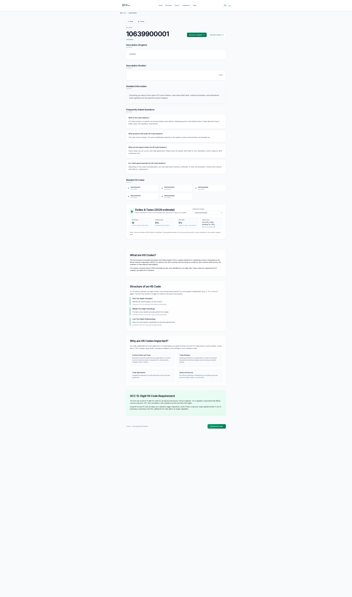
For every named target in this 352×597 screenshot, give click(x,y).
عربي (230, 5)
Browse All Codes (216, 426)
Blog (194, 5)
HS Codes (168, 5)
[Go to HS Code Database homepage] (126, 5)
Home (161, 5)
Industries (186, 5)
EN (225, 5)
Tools (176, 5)
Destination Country (198, 209)
